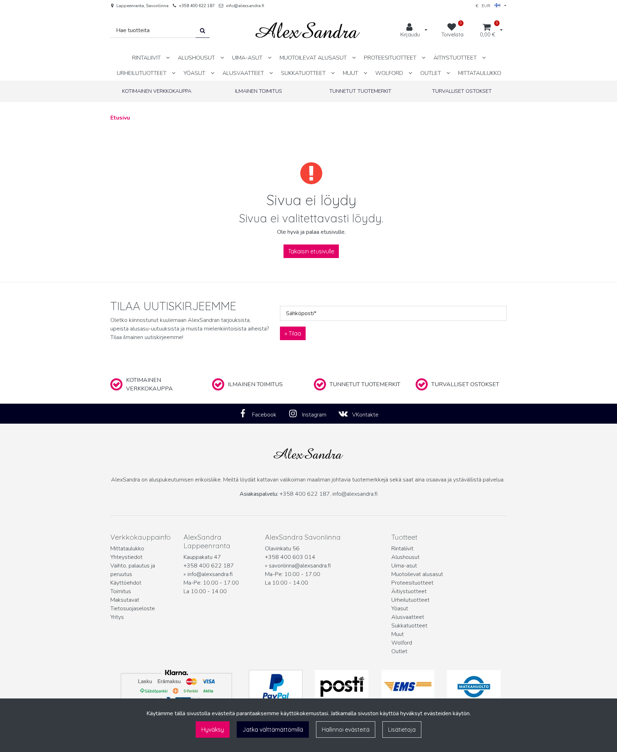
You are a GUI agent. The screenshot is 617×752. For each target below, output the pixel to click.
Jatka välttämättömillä (272, 729)
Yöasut (399, 608)
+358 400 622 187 (197, 6)
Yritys (117, 617)
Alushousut (405, 557)
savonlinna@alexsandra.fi (300, 566)
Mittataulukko (127, 548)
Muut (397, 634)
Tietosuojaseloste (132, 608)
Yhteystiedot (126, 557)
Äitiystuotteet (409, 591)
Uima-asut (404, 566)
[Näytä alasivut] (168, 57)
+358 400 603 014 (290, 557)
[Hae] (203, 30)
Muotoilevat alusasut (417, 574)
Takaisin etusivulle (311, 251)
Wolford (401, 643)
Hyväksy (212, 729)
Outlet (399, 651)
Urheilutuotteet (410, 600)
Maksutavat (124, 600)
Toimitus (120, 591)
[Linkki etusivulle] (307, 30)
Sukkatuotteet (409, 626)
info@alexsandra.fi (245, 6)
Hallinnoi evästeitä (346, 729)
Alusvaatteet (407, 617)
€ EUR (485, 5)
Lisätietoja (402, 729)
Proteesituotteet (412, 583)
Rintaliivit (402, 548)
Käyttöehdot (125, 583)
